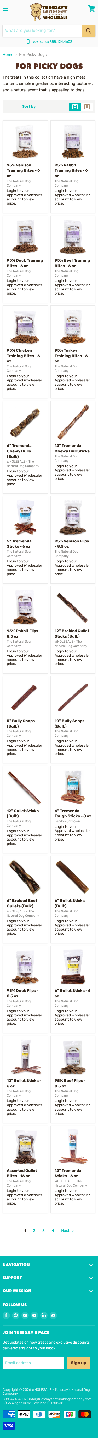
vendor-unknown (67, 821)
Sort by (29, 107)
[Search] (88, 31)
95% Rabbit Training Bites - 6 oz (71, 170)
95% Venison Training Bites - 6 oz (23, 170)
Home (8, 54)
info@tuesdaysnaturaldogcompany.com (60, 1399)
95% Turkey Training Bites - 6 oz (71, 355)
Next (66, 1230)
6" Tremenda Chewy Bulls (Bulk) (19, 451)
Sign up (78, 1362)
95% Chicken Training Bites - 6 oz (23, 355)
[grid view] (75, 107)
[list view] (87, 107)
